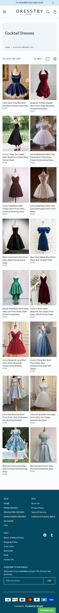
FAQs (6, 555)
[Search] (48, 11)
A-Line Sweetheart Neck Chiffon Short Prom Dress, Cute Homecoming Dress (14, 209)
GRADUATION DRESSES (14, 512)
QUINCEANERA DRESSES (15, 517)
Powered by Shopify (34, 606)
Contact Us (9, 560)
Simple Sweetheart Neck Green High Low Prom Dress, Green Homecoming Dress (16, 312)
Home (7, 47)
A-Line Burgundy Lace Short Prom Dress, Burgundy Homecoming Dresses (14, 363)
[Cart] (54, 11)
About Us (35, 503)
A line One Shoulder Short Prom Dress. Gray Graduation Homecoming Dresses (15, 417)
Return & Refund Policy (14, 538)
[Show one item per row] (47, 58)
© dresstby (19, 606)
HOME (6, 503)
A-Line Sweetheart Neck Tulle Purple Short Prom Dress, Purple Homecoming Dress (42, 157)
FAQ (5, 525)
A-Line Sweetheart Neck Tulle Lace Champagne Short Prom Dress (43, 209)
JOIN (49, 581)
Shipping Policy (11, 542)
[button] (5, 12)
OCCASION (8, 521)
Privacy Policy (37, 508)
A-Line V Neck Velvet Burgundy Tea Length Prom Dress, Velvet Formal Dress (42, 312)
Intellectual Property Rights (43, 517)
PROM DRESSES (11, 508)
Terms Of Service (38, 512)
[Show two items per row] (54, 58)
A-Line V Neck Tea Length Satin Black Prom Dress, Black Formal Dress (15, 157)
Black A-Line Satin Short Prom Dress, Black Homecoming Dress (15, 260)
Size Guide (8, 551)
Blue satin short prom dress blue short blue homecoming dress (15, 469)
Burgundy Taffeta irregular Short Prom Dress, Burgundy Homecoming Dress (42, 106)
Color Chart (9, 546)
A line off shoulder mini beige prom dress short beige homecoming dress (42, 417)
